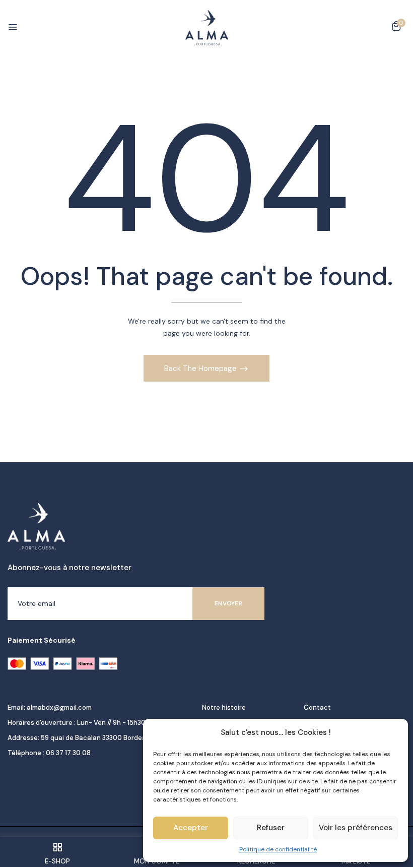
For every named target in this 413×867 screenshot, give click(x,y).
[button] (396, 27)
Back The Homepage (201, 368)
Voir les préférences (355, 828)
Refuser (271, 828)
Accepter (190, 828)
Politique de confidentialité (278, 849)
